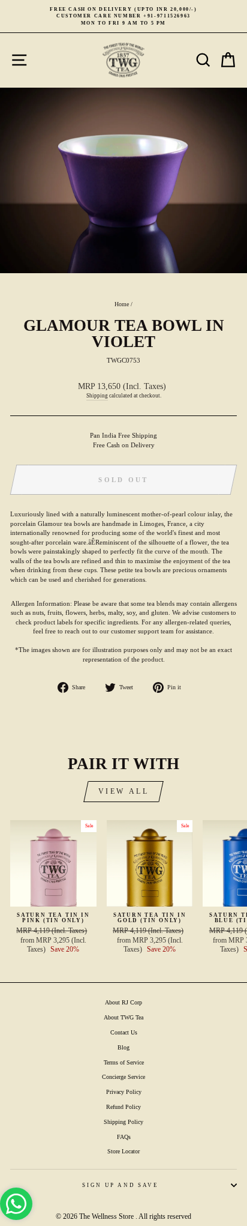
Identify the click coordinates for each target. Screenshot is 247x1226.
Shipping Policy (123, 1122)
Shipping (97, 396)
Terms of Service (124, 1062)
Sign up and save (120, 1185)
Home (122, 304)
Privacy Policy (123, 1092)
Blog (123, 1047)
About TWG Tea (123, 1017)
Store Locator (123, 1151)
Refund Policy (123, 1107)
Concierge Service (123, 1077)
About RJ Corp (123, 1002)
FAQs (124, 1137)
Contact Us (123, 1032)
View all (123, 791)
